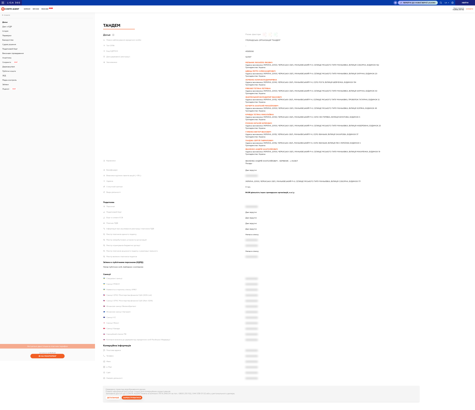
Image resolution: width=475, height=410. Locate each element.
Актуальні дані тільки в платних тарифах (47, 346)
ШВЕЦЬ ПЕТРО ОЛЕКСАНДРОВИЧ (260, 71)
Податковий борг (10, 49)
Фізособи (45, 9)
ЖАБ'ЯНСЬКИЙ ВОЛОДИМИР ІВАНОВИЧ (263, 97)
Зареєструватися (132, 398)
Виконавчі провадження (13, 53)
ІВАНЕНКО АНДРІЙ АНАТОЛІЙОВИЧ (261, 149)
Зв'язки (5, 84)
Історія (5, 31)
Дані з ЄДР (7, 27)
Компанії (27, 9)
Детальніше (113, 398)
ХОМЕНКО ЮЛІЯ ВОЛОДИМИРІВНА (261, 80)
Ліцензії (5, 89)
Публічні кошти (9, 71)
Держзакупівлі (8, 67)
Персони (36, 9)
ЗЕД (4, 76)
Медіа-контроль (9, 80)
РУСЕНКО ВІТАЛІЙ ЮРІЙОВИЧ (258, 123)
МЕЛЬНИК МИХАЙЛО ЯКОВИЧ (259, 62)
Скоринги (6, 62)
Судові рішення (9, 44)
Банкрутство (7, 40)
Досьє (5, 22)
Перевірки (6, 35)
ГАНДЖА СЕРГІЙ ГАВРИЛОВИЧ (259, 140)
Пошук (6, 15)
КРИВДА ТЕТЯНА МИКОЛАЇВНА (259, 115)
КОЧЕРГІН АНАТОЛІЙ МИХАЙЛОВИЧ (261, 106)
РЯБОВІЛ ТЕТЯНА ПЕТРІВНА (258, 88)
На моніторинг (49, 356)
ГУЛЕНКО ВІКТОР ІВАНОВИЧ (258, 132)
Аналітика (6, 58)
